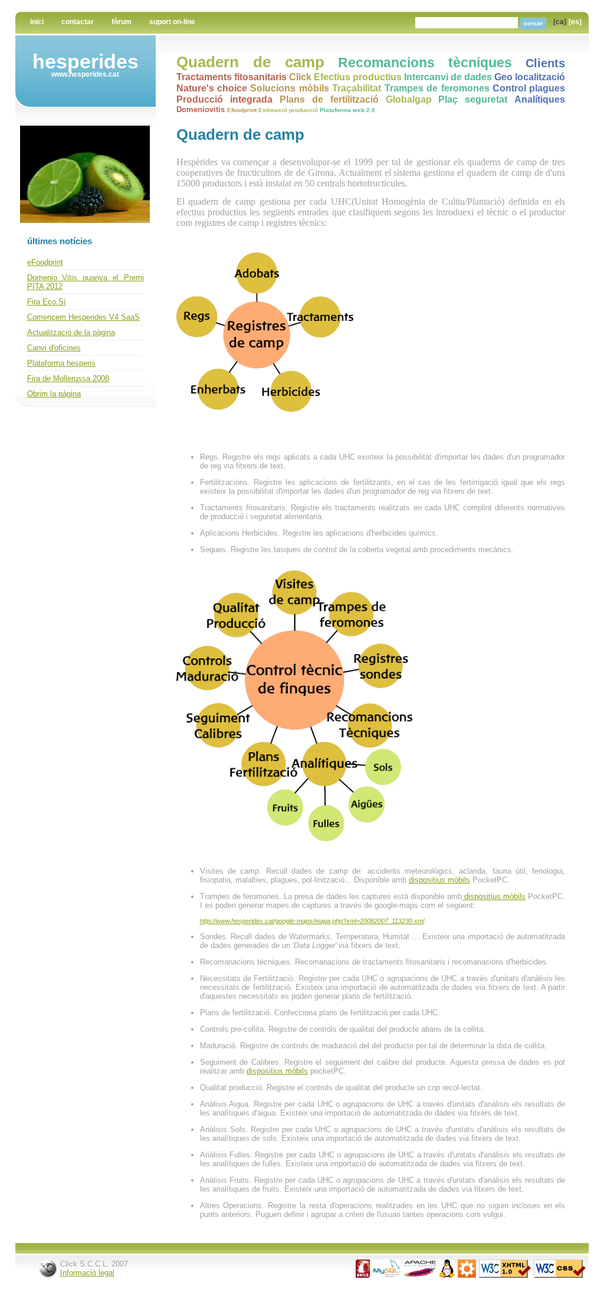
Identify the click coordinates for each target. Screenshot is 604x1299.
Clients (545, 63)
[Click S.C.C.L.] (48, 1275)
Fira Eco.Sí (46, 301)
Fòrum (121, 22)
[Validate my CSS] (560, 1275)
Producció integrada (224, 99)
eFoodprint (45, 262)
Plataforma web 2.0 (347, 110)
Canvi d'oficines (54, 347)
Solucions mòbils (289, 88)
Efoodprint (242, 110)
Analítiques (539, 99)
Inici (37, 22)
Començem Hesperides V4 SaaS (83, 317)
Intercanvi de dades (448, 76)
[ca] (559, 22)
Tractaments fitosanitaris (231, 76)
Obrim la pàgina (54, 393)
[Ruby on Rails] (363, 1275)
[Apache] (419, 1275)
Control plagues (529, 88)
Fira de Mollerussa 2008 (68, 378)
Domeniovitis (200, 109)
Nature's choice (211, 88)
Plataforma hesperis (61, 363)
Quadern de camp (250, 62)
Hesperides (85, 61)
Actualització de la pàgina (71, 332)
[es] (575, 22)
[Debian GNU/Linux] (447, 1275)
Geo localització (529, 76)
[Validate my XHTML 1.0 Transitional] (505, 1275)
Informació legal (87, 1272)
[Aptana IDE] (467, 1275)
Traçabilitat (356, 88)
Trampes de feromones (437, 88)
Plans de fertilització (329, 99)
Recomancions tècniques (425, 62)
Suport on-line (172, 22)
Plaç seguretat (472, 99)
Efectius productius (358, 76)
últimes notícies (59, 241)
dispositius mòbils (439, 879)
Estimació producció (288, 110)
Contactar (77, 22)
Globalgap (409, 99)
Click (300, 76)
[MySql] (387, 1275)
